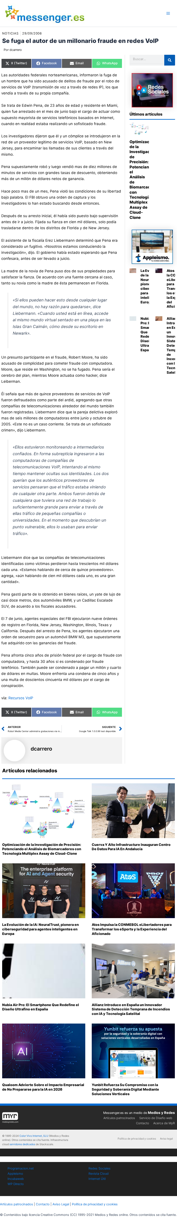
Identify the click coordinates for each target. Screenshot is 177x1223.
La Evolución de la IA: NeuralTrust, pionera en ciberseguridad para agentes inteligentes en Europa (40, 929)
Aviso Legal (60, 1204)
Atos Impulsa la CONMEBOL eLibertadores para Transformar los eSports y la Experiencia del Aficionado (132, 929)
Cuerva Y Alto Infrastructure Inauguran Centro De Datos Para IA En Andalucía (131, 846)
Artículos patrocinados (119, 1118)
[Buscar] (169, 60)
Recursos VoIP (20, 698)
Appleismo (15, 1174)
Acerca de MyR (164, 1123)
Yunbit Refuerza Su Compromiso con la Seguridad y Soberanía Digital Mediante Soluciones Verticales (125, 1089)
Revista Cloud (98, 1174)
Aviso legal (166, 1138)
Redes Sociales (99, 1168)
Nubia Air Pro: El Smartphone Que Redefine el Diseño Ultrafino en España (40, 1007)
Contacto (142, 1123)
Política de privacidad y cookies (137, 1138)
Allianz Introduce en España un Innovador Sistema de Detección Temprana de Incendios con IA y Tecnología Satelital (131, 1009)
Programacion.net (21, 1168)
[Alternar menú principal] (168, 13)
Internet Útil (97, 1179)
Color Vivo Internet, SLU (33, 1135)
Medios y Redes (161, 1112)
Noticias (10, 33)
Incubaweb (16, 1179)
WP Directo (16, 1184)
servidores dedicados (22, 1144)
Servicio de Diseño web (155, 1118)
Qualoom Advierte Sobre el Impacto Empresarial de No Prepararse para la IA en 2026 (43, 1087)
